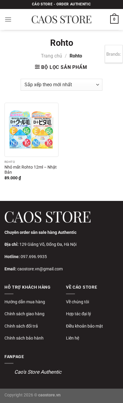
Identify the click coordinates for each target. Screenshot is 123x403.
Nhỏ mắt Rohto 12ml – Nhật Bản (30, 170)
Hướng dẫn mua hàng (24, 301)
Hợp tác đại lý (78, 313)
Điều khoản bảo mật (84, 326)
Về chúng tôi (77, 301)
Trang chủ (51, 56)
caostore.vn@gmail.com (40, 268)
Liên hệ (72, 338)
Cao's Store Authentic (37, 372)
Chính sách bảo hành (24, 338)
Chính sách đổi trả (21, 326)
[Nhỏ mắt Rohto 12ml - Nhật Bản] (31, 129)
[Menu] (8, 19)
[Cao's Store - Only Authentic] (61, 19)
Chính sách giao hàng (24, 313)
